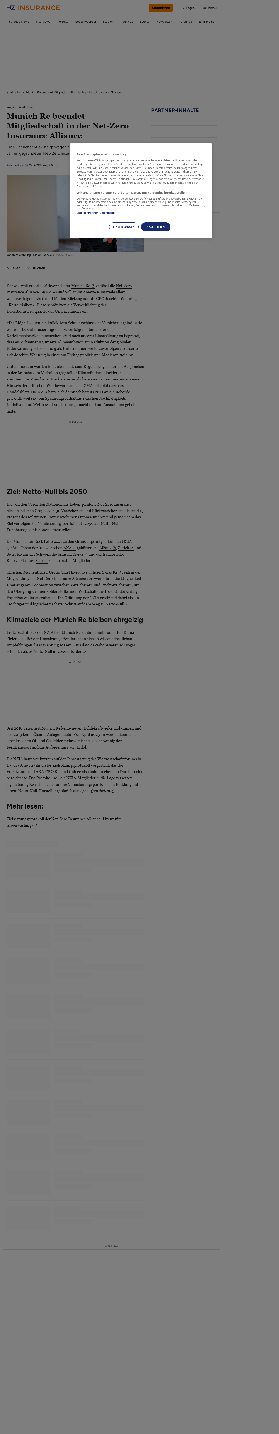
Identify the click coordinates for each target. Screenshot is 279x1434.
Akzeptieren (156, 226)
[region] (141, 190)
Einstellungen (123, 226)
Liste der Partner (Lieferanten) (96, 212)
